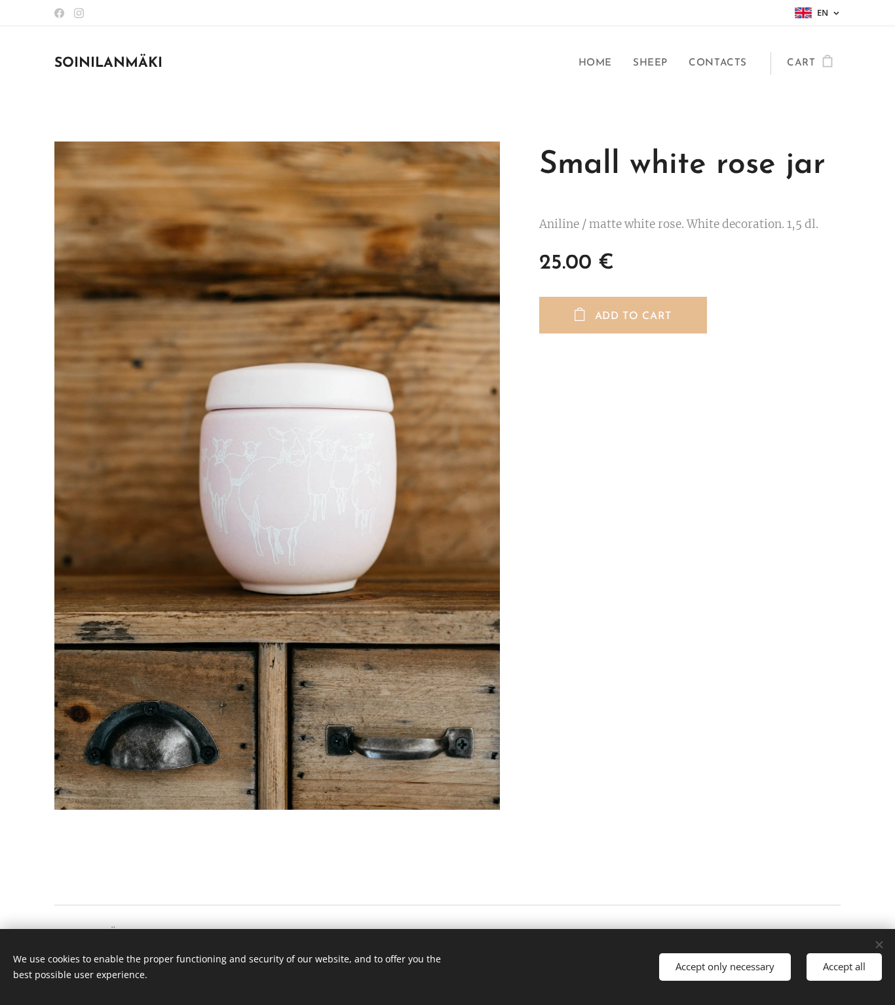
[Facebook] (59, 13)
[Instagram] (79, 13)
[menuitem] (598, 63)
